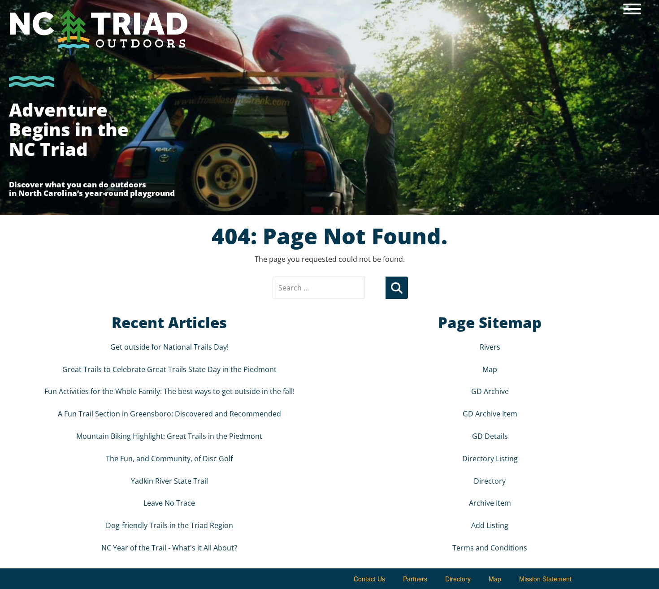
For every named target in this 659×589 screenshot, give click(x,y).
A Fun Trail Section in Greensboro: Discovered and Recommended (169, 414)
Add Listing (489, 525)
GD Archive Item (490, 414)
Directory (490, 481)
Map (489, 369)
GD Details (490, 436)
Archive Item (490, 503)
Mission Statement (545, 578)
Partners (415, 578)
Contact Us (369, 578)
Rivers (490, 347)
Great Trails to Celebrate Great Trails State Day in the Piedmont (169, 369)
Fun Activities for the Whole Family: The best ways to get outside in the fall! (169, 391)
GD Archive (490, 391)
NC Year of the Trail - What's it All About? (169, 548)
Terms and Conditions (489, 548)
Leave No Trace (169, 503)
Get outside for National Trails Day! (169, 347)
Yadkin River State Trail (169, 481)
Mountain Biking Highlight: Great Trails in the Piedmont (169, 436)
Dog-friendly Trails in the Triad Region (169, 525)
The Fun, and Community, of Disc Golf (169, 458)
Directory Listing (490, 458)
